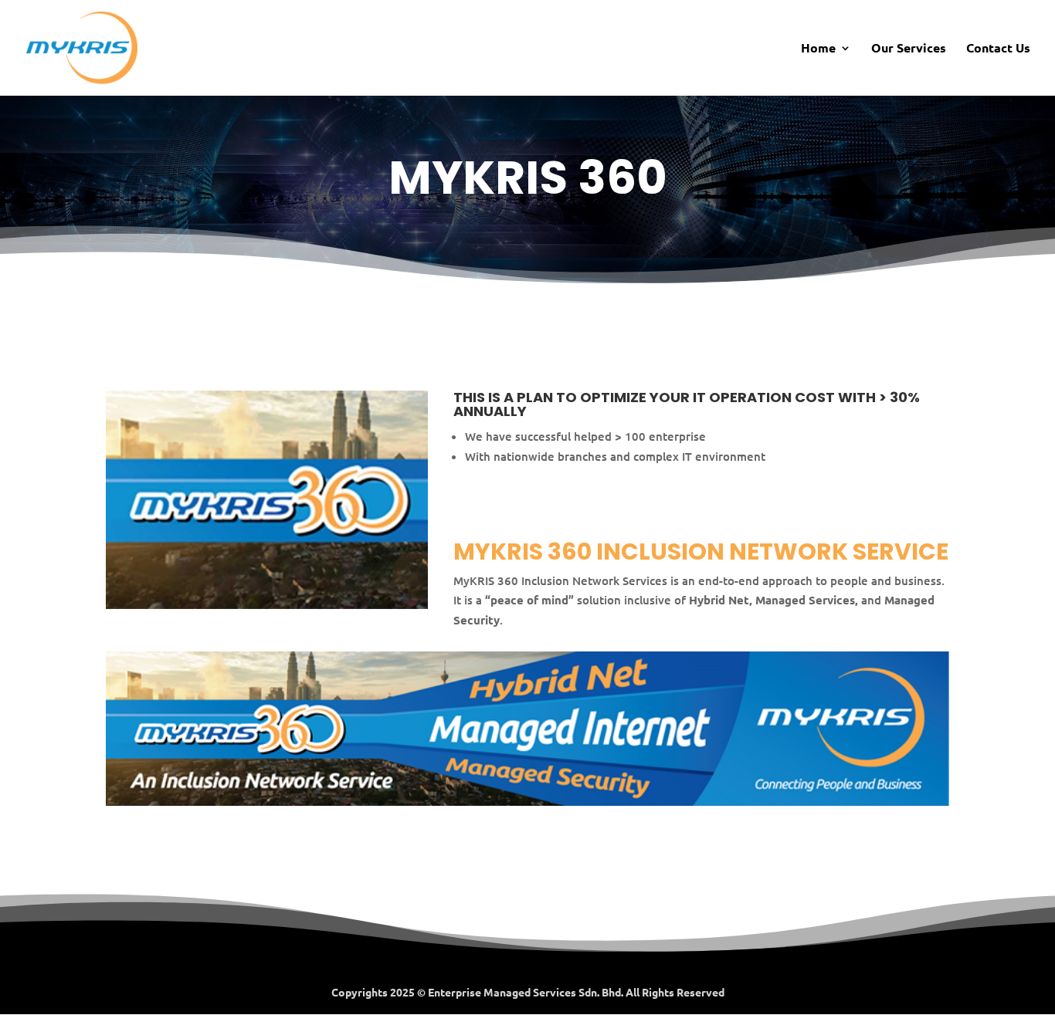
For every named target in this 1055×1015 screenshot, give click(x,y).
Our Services (908, 49)
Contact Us (998, 49)
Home (818, 49)
